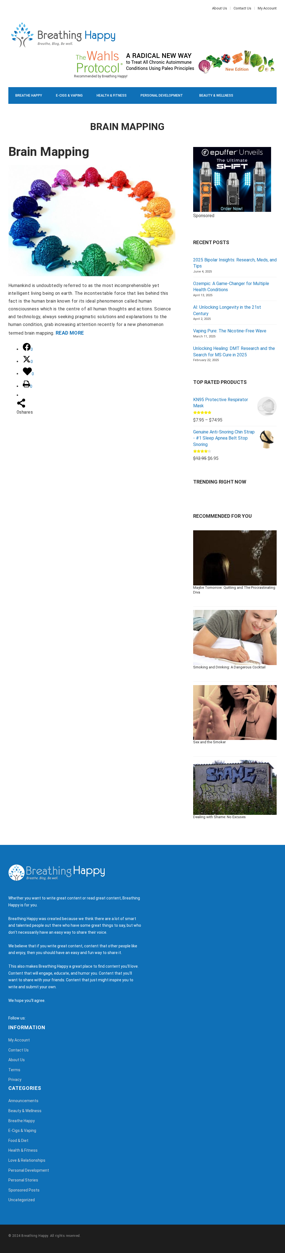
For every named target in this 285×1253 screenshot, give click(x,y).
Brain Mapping (48, 151)
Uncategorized (21, 1200)
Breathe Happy (28, 95)
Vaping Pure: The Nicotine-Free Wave (229, 331)
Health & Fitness (112, 95)
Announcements (23, 1100)
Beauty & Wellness (216, 95)
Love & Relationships (34, 112)
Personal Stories (23, 1180)
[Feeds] (36, 1018)
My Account (267, 8)
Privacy (14, 1079)
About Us (219, 8)
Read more (70, 333)
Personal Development (162, 95)
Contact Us (242, 8)
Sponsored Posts (24, 1190)
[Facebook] (9, 8)
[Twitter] (12, 8)
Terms (14, 1070)
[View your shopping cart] (260, 129)
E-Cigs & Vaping (69, 95)
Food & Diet (77, 112)
